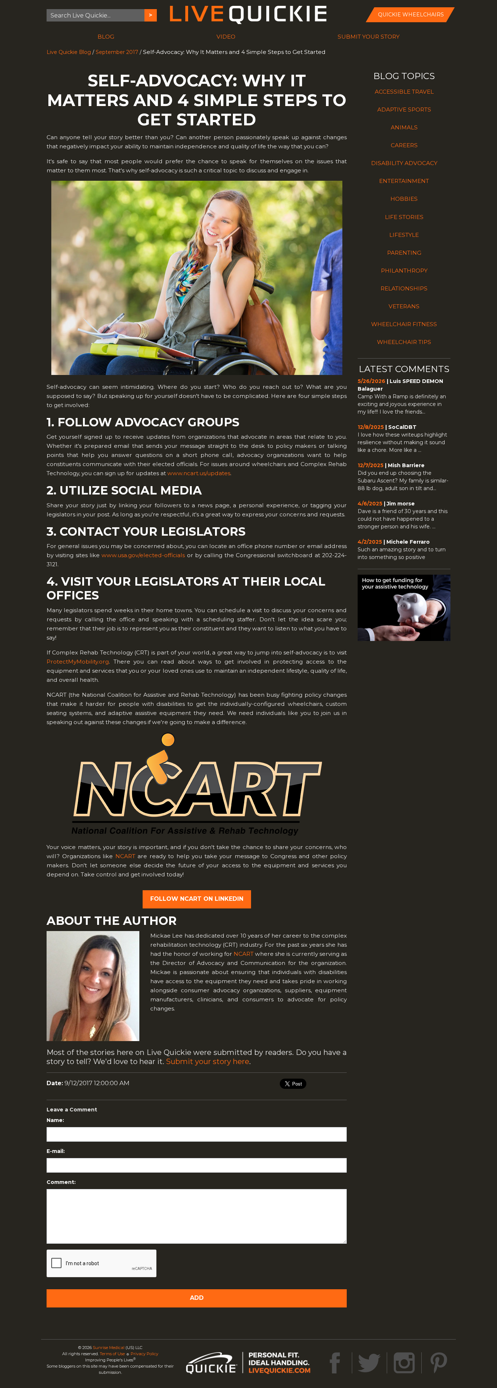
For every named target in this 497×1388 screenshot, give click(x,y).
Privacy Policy (144, 1353)
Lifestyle (404, 234)
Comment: (61, 1182)
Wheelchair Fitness (404, 324)
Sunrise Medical (108, 1347)
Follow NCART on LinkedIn (196, 898)
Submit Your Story (368, 36)
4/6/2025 (370, 503)
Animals (404, 127)
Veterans (404, 306)
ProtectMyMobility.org (78, 661)
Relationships (404, 288)
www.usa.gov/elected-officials (143, 555)
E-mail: (56, 1151)
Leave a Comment (72, 1109)
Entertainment (404, 180)
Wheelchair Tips (404, 342)
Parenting (404, 252)
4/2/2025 (370, 542)
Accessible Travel (404, 91)
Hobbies (404, 198)
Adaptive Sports (404, 109)
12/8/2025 (371, 427)
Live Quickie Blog (69, 52)
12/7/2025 (370, 465)
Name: (55, 1120)
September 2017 (117, 52)
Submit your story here (207, 1061)
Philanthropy (404, 270)
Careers (404, 145)
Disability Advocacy (404, 163)
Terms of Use (112, 1353)
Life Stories (404, 217)
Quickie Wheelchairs (411, 14)
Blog (106, 36)
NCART (125, 856)
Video (225, 36)
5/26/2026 (371, 381)
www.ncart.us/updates (198, 473)
